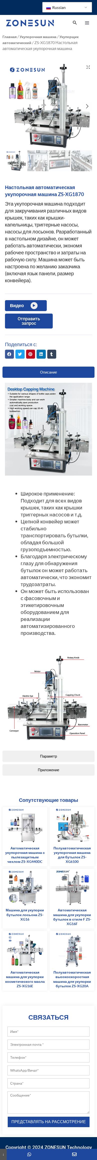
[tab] (48, 372)
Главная (9, 37)
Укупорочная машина (38, 37)
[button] (9, 354)
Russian (58, 7)
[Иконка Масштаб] (88, 67)
